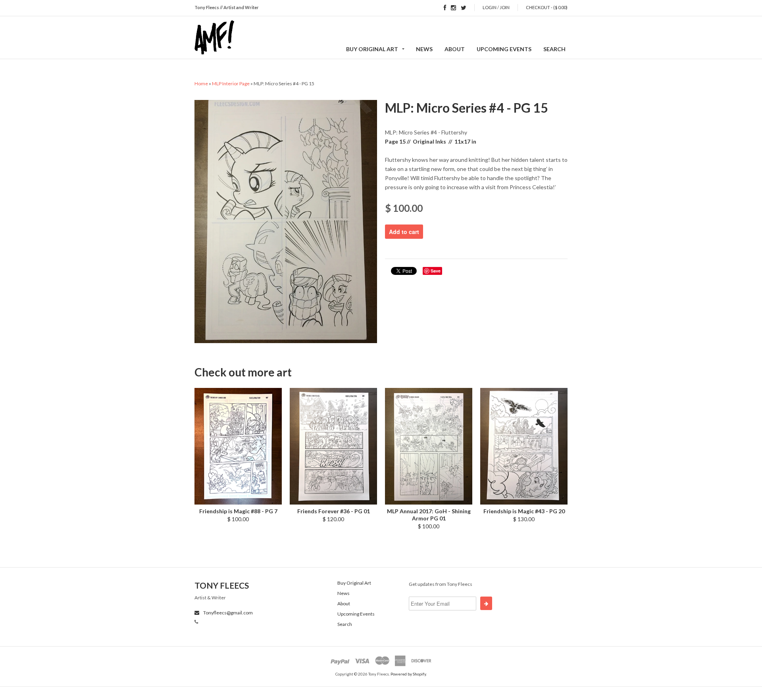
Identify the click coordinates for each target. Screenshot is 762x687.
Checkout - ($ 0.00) (547, 7)
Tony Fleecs (221, 585)
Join (505, 7)
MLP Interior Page (231, 83)
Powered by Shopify (408, 674)
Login (489, 7)
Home (201, 83)
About (454, 49)
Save (436, 271)
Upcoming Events (504, 49)
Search (554, 49)
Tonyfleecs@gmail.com (227, 613)
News (424, 49)
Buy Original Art (372, 49)
